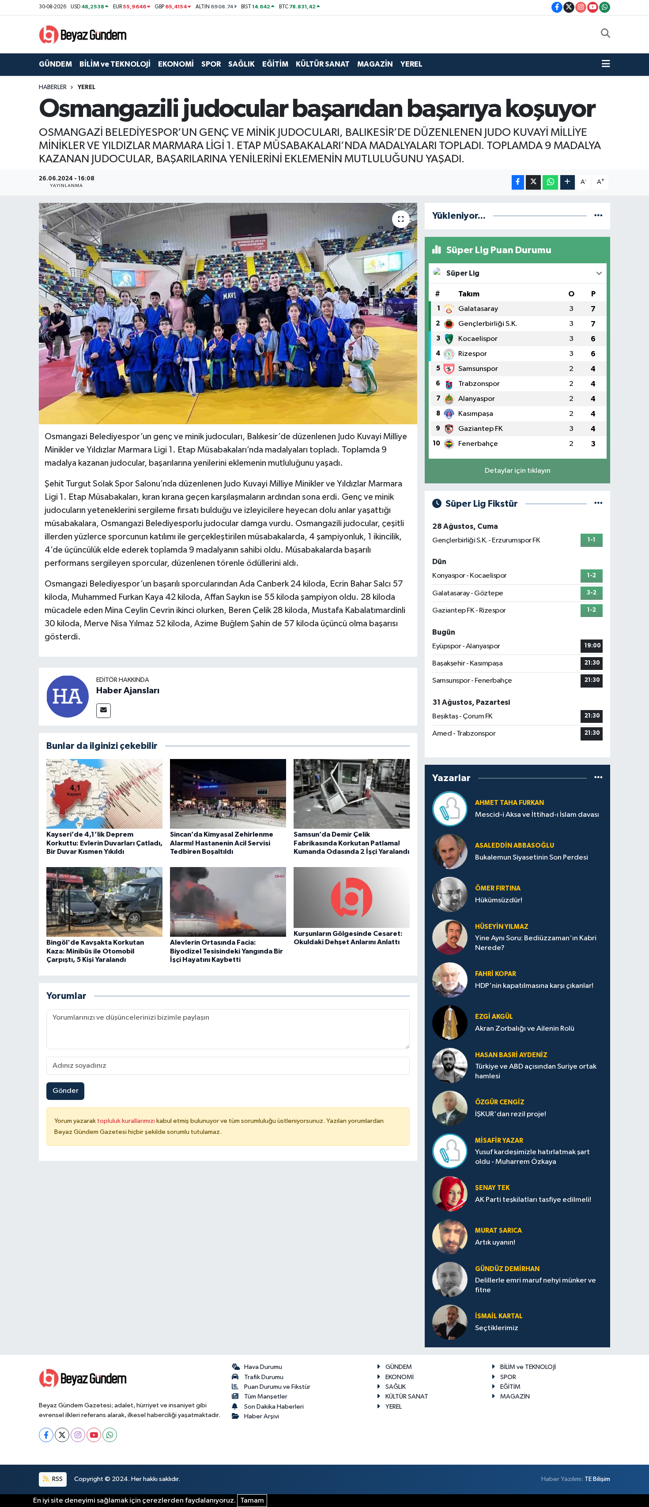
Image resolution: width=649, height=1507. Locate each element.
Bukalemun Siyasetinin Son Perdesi (531, 857)
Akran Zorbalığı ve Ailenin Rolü (524, 1028)
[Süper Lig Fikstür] (598, 504)
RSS (57, 1479)
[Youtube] (94, 1435)
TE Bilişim (597, 1479)
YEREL (411, 64)
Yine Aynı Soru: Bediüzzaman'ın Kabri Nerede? (535, 943)
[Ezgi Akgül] (450, 1022)
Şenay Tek (492, 1188)
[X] (62, 1435)
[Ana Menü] (606, 64)
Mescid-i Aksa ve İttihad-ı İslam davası (537, 815)
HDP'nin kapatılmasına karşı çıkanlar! (534, 986)
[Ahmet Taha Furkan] (450, 808)
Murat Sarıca (498, 1230)
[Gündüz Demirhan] (450, 1279)
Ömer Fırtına (498, 888)
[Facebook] (46, 1435)
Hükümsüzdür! (498, 900)
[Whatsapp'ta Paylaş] (550, 182)
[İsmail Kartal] (450, 1322)
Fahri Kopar (495, 974)
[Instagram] (78, 1435)
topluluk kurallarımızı (126, 1121)
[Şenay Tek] (450, 1193)
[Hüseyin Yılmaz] (450, 937)
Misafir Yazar (499, 1140)
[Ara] (605, 34)
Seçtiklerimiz (496, 1328)
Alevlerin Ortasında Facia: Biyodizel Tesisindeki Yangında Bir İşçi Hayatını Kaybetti (226, 951)
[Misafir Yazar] (450, 1151)
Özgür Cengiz (499, 1102)
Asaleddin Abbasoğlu (514, 845)
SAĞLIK (241, 64)
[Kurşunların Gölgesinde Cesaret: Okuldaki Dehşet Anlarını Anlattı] (352, 897)
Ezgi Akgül (494, 1016)
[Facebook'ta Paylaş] (518, 182)
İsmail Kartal (499, 1316)
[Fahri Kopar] (450, 979)
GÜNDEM (55, 64)
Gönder (66, 1091)
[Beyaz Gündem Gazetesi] (83, 33)
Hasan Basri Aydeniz (511, 1055)
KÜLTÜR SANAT (323, 64)
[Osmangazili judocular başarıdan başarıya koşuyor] (228, 313)
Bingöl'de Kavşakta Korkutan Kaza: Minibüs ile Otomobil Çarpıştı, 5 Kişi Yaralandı (95, 951)
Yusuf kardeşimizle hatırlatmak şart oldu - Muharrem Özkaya (532, 1156)
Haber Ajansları (127, 690)
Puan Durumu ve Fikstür (277, 1387)
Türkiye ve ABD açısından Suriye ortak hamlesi (535, 1071)
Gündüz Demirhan (507, 1269)
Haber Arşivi (261, 1416)
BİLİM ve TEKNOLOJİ (115, 64)
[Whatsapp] (109, 1435)
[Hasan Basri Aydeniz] (450, 1065)
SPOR (211, 64)
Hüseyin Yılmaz (501, 927)
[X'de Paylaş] (533, 182)
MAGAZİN (375, 64)
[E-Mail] (103, 710)
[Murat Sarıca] (450, 1236)
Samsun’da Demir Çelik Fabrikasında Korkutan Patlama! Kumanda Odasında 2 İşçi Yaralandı (351, 843)
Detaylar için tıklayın (518, 471)
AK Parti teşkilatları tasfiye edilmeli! (533, 1200)
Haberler (53, 87)
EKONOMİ (176, 64)
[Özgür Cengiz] (450, 1108)
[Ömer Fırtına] (450, 894)
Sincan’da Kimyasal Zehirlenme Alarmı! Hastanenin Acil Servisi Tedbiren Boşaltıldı (221, 843)
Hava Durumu (263, 1367)
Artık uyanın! (495, 1242)
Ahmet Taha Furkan (509, 803)
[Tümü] (598, 216)
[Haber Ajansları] (67, 696)
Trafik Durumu (263, 1377)
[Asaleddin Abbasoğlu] (450, 851)
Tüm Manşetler (265, 1396)
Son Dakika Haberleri (274, 1406)
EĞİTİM (275, 64)
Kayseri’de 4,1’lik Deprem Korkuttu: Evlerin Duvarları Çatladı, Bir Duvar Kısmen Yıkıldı (104, 843)
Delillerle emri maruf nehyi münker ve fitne (535, 1285)
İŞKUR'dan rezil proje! (510, 1114)
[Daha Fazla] (567, 182)
